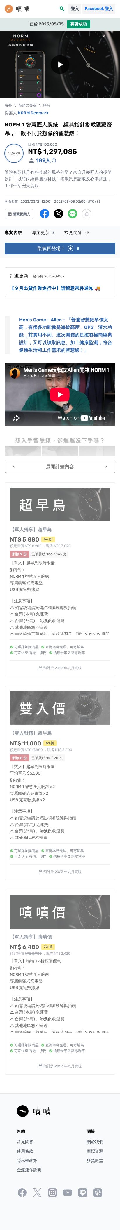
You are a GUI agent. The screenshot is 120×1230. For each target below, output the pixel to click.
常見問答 (77, 232)
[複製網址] (86, 213)
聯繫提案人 (21, 214)
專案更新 (43, 232)
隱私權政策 (27, 1160)
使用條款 (25, 1151)
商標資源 (95, 1151)
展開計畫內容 (60, 466)
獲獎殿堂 (95, 1160)
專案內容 (14, 232)
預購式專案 (27, 105)
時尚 (46, 105)
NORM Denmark (33, 112)
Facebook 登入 (99, 8)
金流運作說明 (29, 1169)
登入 (75, 8)
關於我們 (95, 1141)
